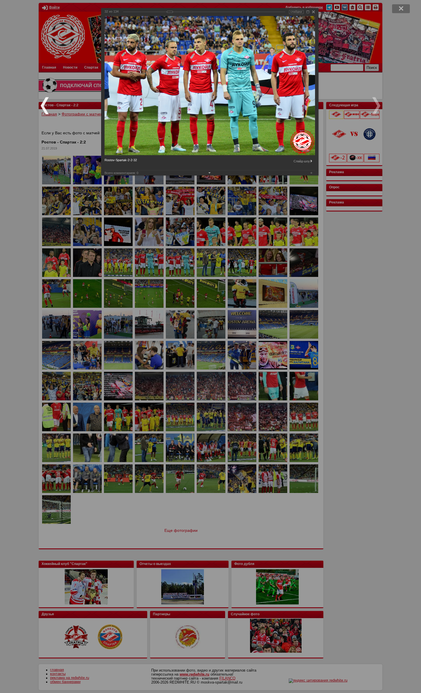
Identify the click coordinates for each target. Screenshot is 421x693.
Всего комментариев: (121, 173)
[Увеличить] (308, 12)
